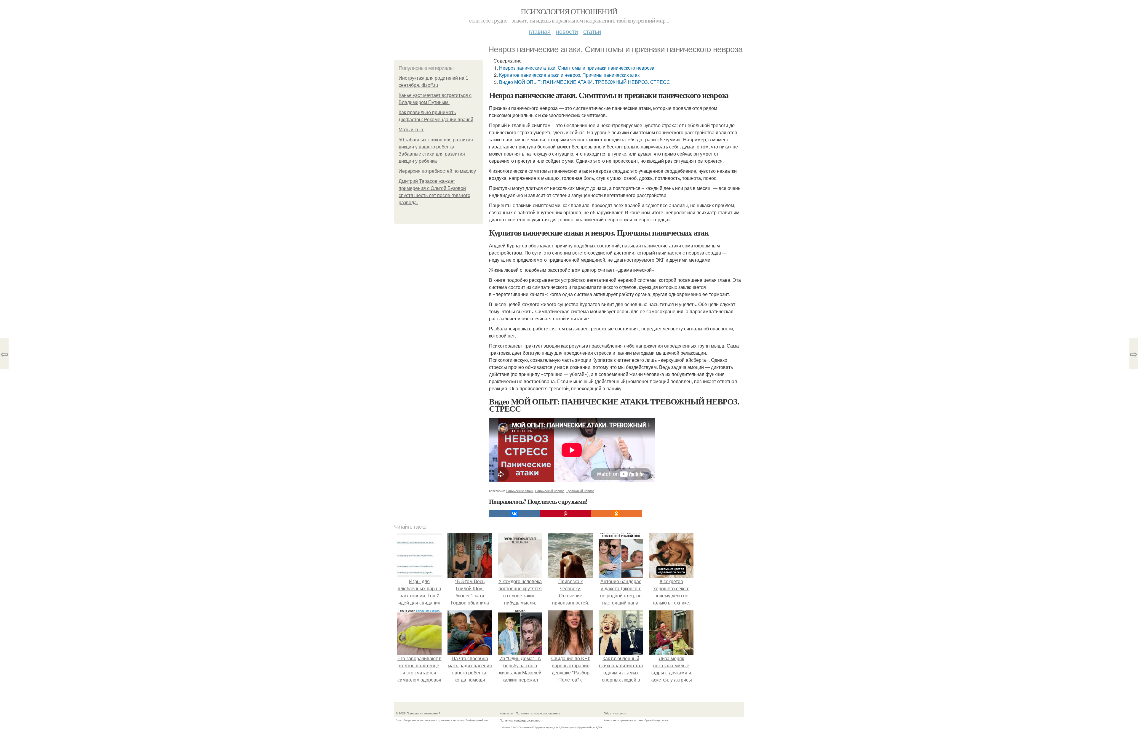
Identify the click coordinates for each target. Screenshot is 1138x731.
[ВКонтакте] (514, 513)
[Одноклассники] (616, 513)
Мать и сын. (411, 129)
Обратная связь (615, 713)
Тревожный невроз (580, 490)
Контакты (506, 713)
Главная (540, 31)
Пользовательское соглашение (538, 713)
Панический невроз (549, 490)
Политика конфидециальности (522, 720)
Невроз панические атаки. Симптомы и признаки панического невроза (576, 67)
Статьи (592, 31)
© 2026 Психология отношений (418, 713)
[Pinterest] (565, 513)
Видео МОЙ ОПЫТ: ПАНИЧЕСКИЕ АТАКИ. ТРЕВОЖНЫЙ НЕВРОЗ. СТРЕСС (584, 82)
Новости (567, 31)
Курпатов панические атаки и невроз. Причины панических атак (569, 74)
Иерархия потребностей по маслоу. (438, 171)
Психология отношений (569, 11)
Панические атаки (519, 490)
